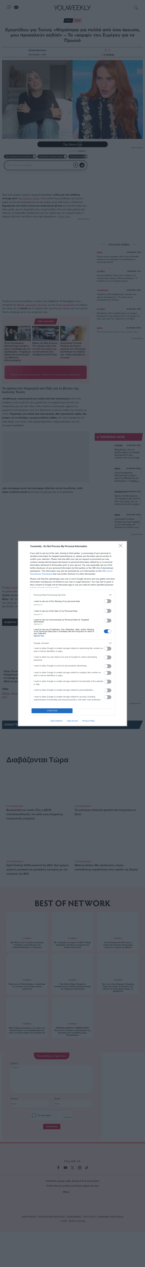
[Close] (121, 546)
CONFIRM (52, 711)
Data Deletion (56, 721)
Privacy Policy (88, 721)
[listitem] (72, 594)
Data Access (72, 721)
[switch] (107, 601)
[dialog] (72, 633)
